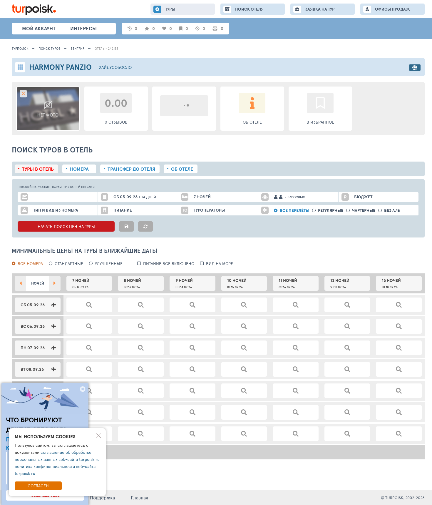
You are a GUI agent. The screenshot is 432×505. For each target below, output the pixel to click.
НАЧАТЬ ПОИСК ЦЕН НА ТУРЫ (66, 226)
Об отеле (182, 168)
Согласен (38, 486)
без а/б (392, 210)
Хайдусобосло (115, 67)
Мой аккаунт (39, 28)
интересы (83, 28)
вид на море (219, 263)
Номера (79, 168)
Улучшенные (109, 263)
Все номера (30, 263)
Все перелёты (294, 210)
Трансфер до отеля (131, 168)
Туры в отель (38, 168)
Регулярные (330, 210)
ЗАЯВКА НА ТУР (319, 9)
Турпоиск (20, 48)
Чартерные (363, 210)
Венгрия (78, 48)
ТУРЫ (170, 9)
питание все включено (168, 263)
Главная (139, 497)
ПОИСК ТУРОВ (49, 48)
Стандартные (69, 263)
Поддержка (102, 497)
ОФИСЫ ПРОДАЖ (392, 9)
